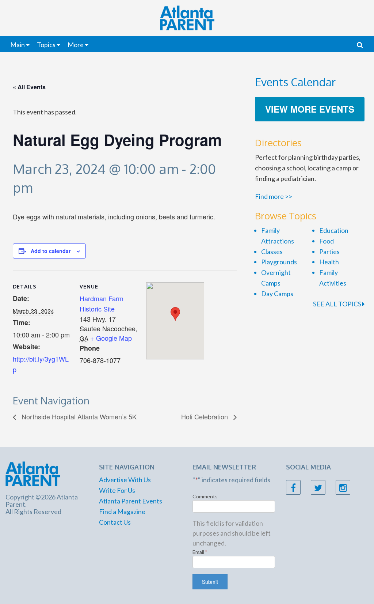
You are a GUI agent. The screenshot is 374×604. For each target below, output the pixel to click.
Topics (46, 45)
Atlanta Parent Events (130, 501)
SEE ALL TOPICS (337, 304)
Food (326, 241)
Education (333, 230)
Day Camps (277, 294)
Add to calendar (50, 250)
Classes (272, 252)
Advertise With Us (125, 480)
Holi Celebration (205, 416)
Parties (329, 252)
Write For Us (117, 490)
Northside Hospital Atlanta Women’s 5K (78, 416)
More (76, 45)
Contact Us (115, 522)
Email (199, 552)
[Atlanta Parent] (32, 473)
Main (17, 45)
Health (329, 262)
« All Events (29, 87)
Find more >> (273, 196)
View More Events (309, 109)
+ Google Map (111, 338)
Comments (205, 496)
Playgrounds (279, 262)
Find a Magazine (122, 511)
